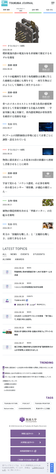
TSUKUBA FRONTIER (42, 403)
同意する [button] (51, 467)
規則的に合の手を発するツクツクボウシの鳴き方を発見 (23, 373)
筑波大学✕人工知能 (43, 408)
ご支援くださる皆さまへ (27, 459)
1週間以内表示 (9, 387)
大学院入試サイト (27, 442)
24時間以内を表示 (10, 384)
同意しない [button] (47, 467)
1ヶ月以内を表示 (9, 390)
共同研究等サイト (27, 451)
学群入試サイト (27, 433)
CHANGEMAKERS (25, 408)
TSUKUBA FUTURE (11, 403)
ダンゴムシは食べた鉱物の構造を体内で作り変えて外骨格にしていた (28, 377)
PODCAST (26, 403)
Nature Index (9, 408)
